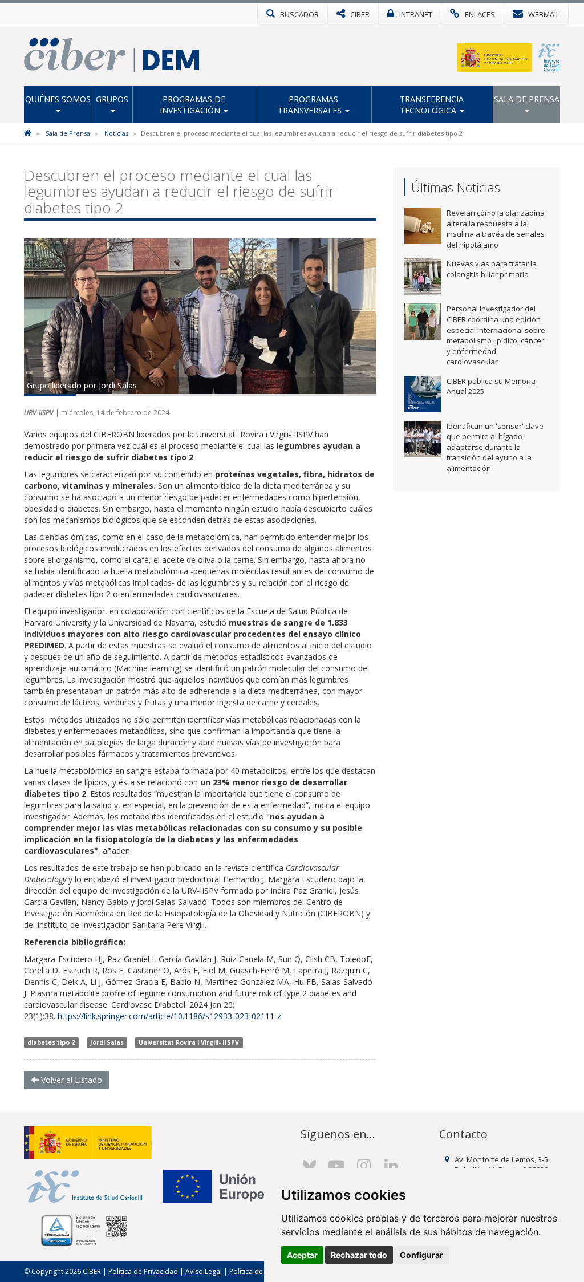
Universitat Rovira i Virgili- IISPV (189, 1042)
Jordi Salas (107, 1042)
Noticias (116, 133)
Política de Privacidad (143, 1271)
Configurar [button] (421, 1255)
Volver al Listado (70, 1079)
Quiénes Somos (58, 99)
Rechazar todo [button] (359, 1255)
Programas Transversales (311, 105)
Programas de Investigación (192, 105)
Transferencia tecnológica (432, 105)
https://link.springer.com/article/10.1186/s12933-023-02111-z (169, 1016)
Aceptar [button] (302, 1255)
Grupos (112, 99)
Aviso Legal (203, 1271)
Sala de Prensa (526, 99)
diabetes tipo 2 (51, 1042)
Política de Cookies (260, 1271)
